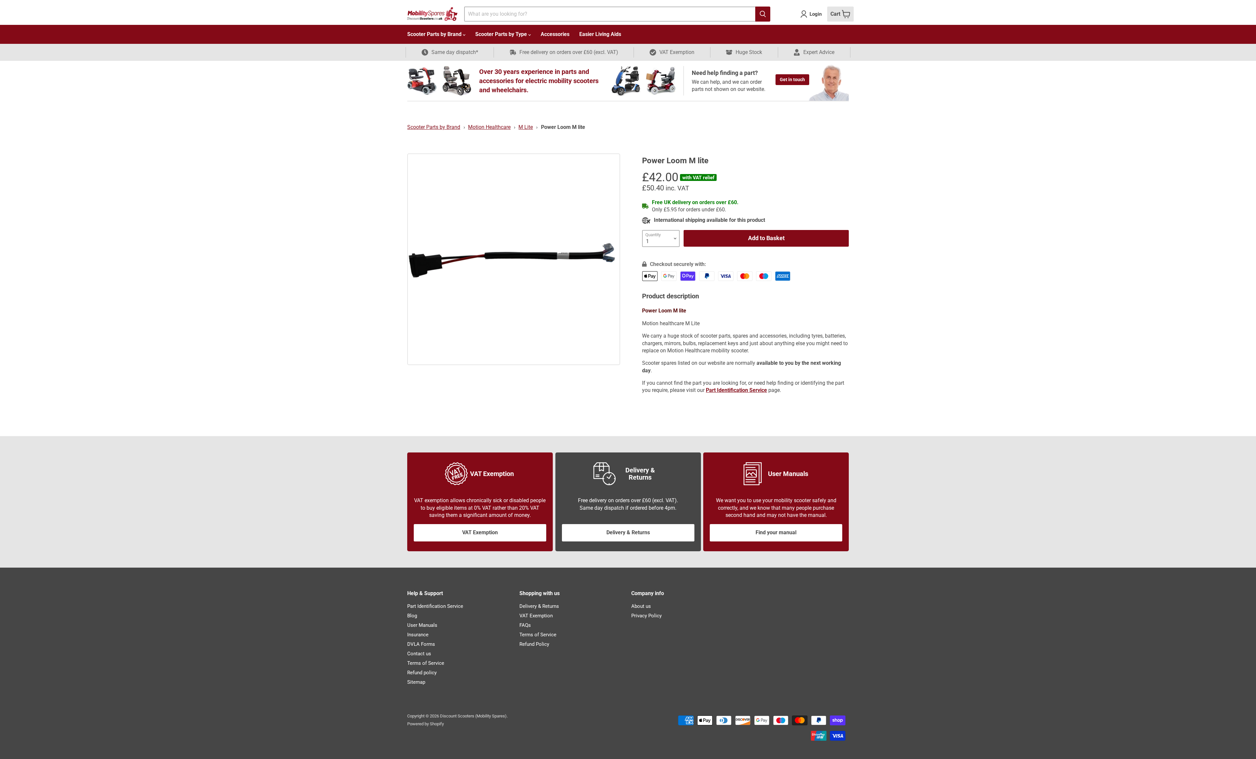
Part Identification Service (435, 606)
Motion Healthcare (489, 127)
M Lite (525, 127)
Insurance (417, 635)
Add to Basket (766, 238)
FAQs (525, 625)
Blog (412, 616)
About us (641, 606)
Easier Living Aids (600, 34)
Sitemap (416, 682)
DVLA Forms (421, 644)
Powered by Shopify (425, 723)
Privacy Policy (646, 616)
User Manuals (422, 625)
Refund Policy (534, 644)
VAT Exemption (480, 532)
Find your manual (776, 532)
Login (816, 14)
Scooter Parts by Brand (435, 34)
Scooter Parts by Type (501, 34)
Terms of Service (425, 663)
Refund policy (422, 673)
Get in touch (792, 79)
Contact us (419, 654)
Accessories (555, 34)
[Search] (762, 14)
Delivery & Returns (628, 532)
